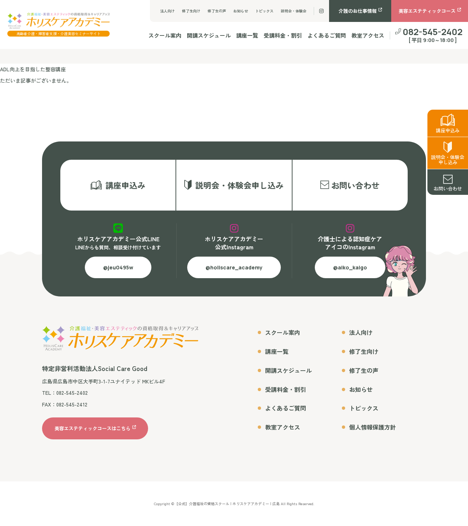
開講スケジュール (209, 35)
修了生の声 (217, 11)
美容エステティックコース (427, 10)
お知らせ (240, 11)
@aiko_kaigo (350, 267)
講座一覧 (247, 35)
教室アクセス (367, 35)
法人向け (167, 11)
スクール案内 (164, 35)
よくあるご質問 (326, 35)
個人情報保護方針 (372, 427)
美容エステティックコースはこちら (92, 428)
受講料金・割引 (283, 35)
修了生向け (191, 11)
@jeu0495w (118, 267)
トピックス (264, 11)
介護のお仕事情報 (358, 10)
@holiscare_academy (234, 267)
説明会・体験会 (293, 11)
